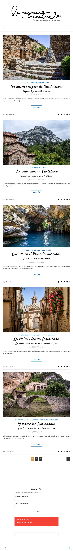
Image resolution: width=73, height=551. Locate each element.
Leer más (36, 107)
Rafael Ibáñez (10, 114)
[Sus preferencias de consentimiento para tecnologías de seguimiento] (70, 548)
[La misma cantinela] (36, 13)
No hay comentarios (41, 95)
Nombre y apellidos (22, 496)
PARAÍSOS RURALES (45, 82)
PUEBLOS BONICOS (48, 335)
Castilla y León (21, 420)
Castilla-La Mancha (29, 82)
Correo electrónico (22, 503)
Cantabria (29, 167)
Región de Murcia (44, 250)
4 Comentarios (40, 347)
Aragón (21, 335)
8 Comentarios (40, 180)
